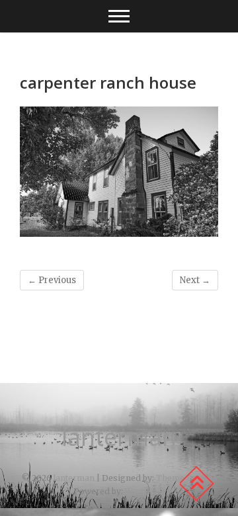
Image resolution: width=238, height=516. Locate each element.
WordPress (148, 491)
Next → (195, 280)
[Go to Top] (196, 483)
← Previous (52, 280)
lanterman (119, 437)
